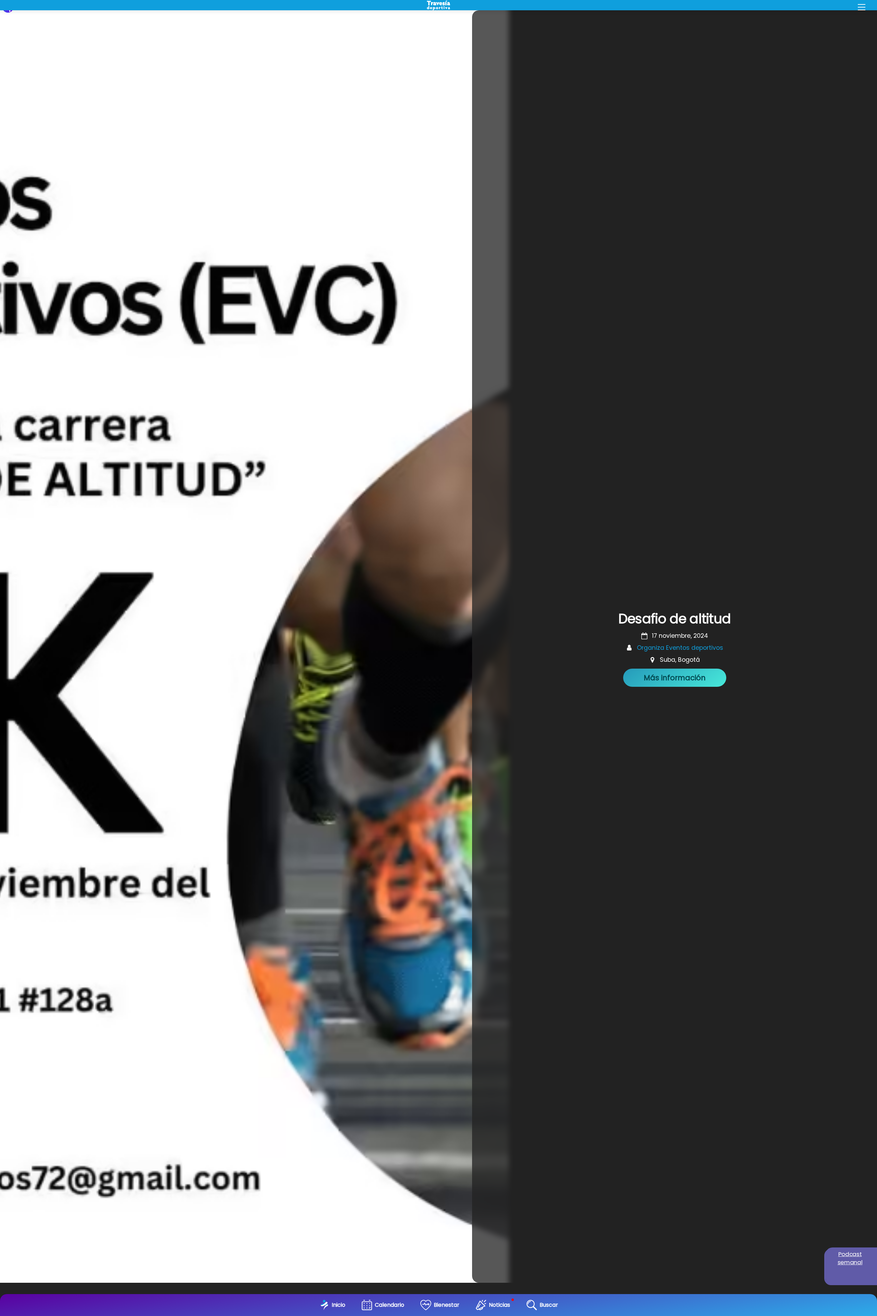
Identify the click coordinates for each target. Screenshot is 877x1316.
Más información (675, 678)
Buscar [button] (549, 1305)
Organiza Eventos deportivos (680, 648)
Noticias (499, 1305)
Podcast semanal (850, 1258)
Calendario (389, 1305)
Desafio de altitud (674, 618)
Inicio (338, 1305)
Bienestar (446, 1305)
